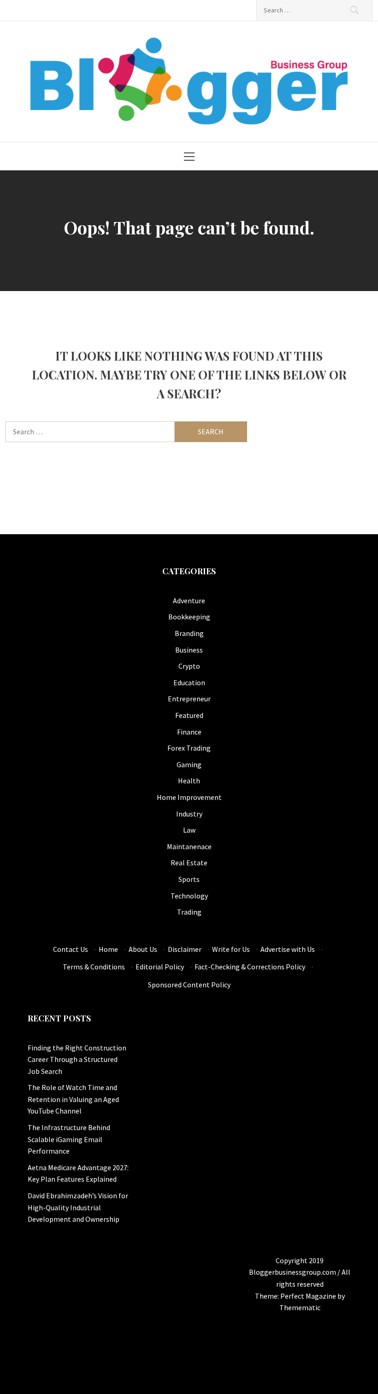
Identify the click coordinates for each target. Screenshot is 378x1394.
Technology (189, 895)
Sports (189, 879)
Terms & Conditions (94, 966)
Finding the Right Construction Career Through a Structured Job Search (77, 1059)
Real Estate (189, 862)
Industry (189, 813)
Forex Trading (189, 747)
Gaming (189, 764)
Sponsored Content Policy (189, 984)
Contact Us (70, 949)
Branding (189, 633)
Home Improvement (189, 797)
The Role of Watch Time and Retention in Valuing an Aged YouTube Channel (73, 1099)
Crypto (189, 666)
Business (189, 649)
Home (108, 949)
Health (189, 780)
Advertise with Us (287, 949)
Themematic (299, 1307)
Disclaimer (184, 949)
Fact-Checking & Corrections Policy (250, 966)
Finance (189, 731)
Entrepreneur (189, 698)
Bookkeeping (189, 616)
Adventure (189, 600)
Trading (189, 911)
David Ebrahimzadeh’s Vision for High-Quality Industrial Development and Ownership (78, 1207)
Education (189, 682)
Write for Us (231, 949)
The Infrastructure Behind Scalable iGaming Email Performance (69, 1139)
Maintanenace (189, 846)
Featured (189, 715)
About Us (143, 949)
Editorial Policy (160, 966)
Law (189, 829)
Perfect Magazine (308, 1296)
